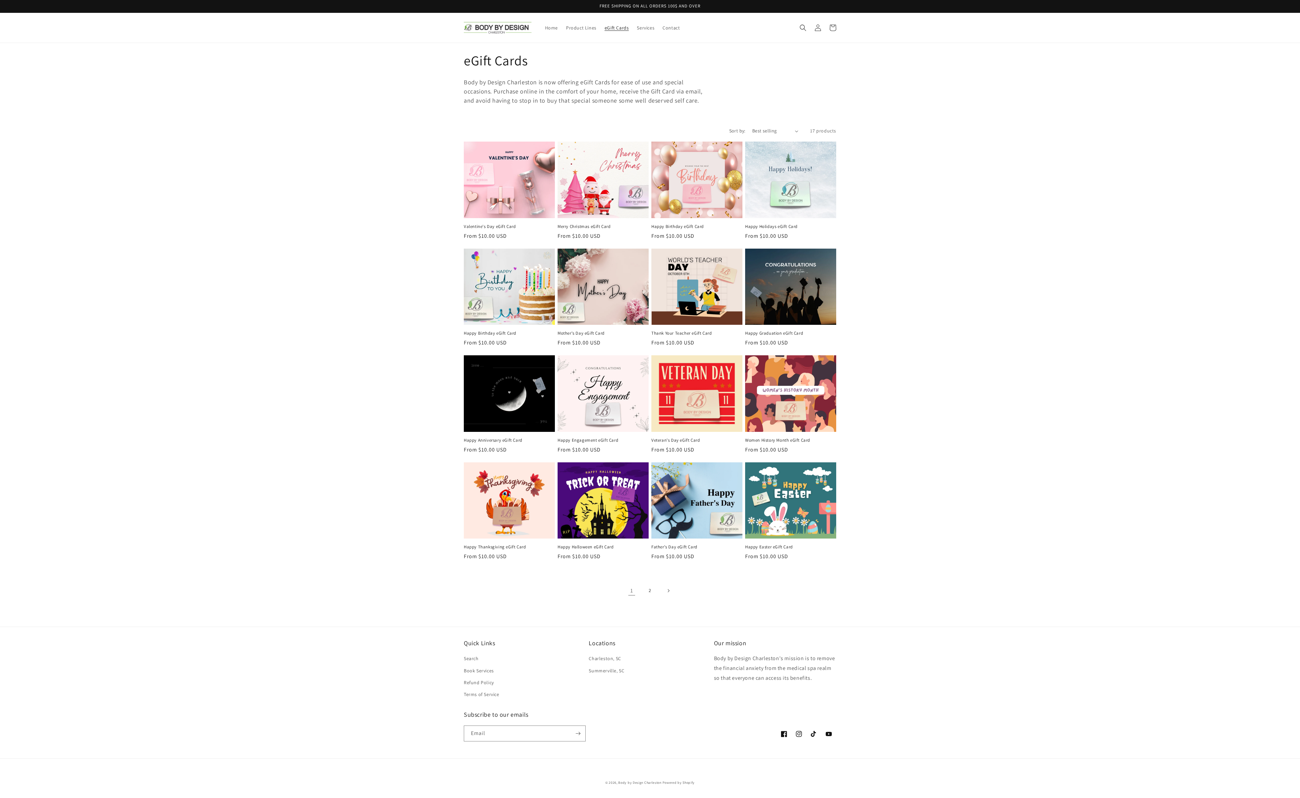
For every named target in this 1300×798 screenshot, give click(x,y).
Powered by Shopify (679, 782)
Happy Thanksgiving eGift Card (495, 547)
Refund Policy (479, 682)
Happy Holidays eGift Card (771, 226)
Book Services (479, 671)
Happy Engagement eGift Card (588, 440)
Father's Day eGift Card (674, 547)
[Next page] (668, 590)
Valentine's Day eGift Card (490, 226)
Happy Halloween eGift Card (586, 547)
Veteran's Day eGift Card (675, 440)
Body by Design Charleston (640, 782)
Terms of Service (481, 694)
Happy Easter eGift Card (769, 547)
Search (471, 658)
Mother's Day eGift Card (581, 333)
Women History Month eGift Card (777, 440)
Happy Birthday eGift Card (677, 226)
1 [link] (631, 590)
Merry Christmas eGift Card (584, 226)
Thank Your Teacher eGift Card (681, 333)
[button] (803, 27)
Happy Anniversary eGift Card (493, 440)
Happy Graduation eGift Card (774, 333)
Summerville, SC (606, 671)
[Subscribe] (577, 733)
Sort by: (737, 131)
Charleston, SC (605, 658)
